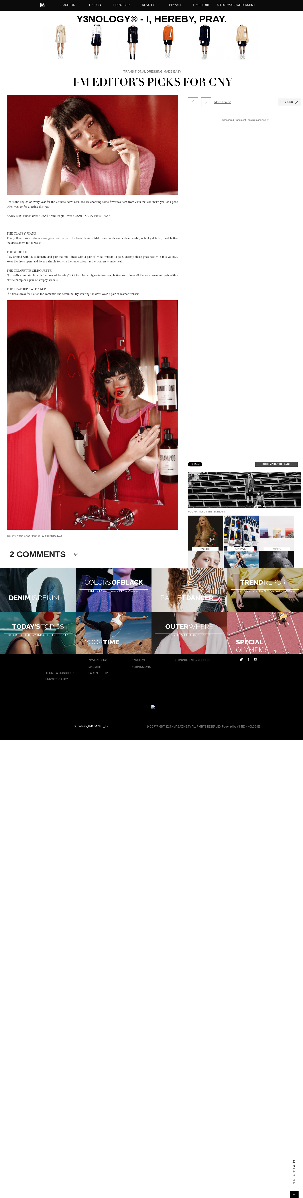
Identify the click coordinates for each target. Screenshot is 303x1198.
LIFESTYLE (121, 4)
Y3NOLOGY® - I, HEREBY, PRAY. (152, 18)
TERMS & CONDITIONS (61, 672)
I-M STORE (201, 4)
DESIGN (95, 4)
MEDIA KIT (95, 666)
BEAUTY (148, 4)
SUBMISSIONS (141, 666)
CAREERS (138, 660)
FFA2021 (175, 4)
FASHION (68, 4)
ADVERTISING (98, 660)
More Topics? (222, 102)
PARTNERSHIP (98, 672)
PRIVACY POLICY (56, 679)
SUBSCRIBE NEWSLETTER (193, 660)
